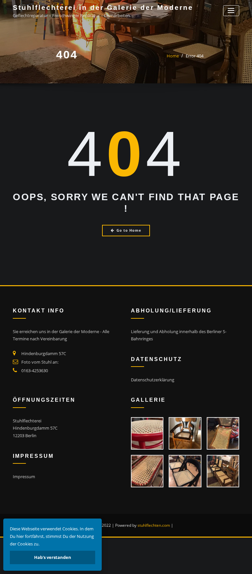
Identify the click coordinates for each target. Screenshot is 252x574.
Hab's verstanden (52, 557)
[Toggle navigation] (231, 10)
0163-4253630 (34, 370)
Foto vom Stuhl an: (39, 362)
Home (173, 56)
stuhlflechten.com (153, 525)
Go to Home (128, 230)
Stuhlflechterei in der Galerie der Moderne (103, 7)
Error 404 (194, 56)
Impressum (24, 476)
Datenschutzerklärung (152, 380)
